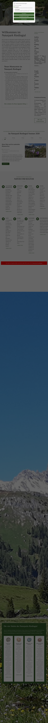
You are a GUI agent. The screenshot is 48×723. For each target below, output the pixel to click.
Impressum (23, 21)
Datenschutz (20, 21)
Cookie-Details (27, 21)
